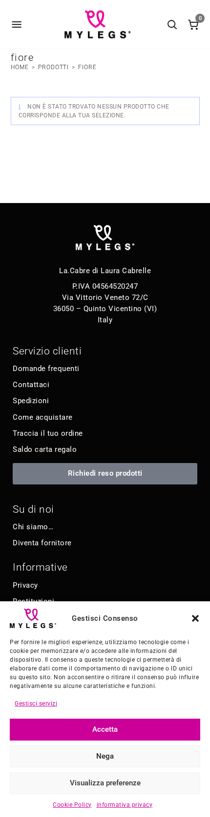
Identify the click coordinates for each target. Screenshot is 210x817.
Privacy (25, 585)
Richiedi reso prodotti (105, 473)
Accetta (105, 729)
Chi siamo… (33, 526)
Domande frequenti (46, 368)
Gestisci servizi (36, 703)
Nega (105, 756)
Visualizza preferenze (105, 783)
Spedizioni (31, 400)
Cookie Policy (72, 804)
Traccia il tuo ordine (48, 433)
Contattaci (31, 384)
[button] (195, 618)
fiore (87, 67)
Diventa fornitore (42, 542)
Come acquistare (43, 417)
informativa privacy (125, 804)
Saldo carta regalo (45, 449)
